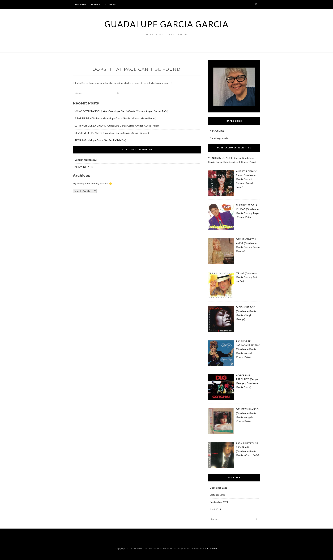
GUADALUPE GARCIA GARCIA (166, 24)
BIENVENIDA (82, 166)
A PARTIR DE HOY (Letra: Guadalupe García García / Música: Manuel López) (115, 118)
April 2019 (215, 509)
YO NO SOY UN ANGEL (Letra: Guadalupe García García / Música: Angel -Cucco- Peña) (121, 111)
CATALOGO (79, 4)
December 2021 (218, 487)
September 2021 (219, 502)
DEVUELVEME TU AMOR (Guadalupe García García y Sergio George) (112, 132)
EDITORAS (96, 4)
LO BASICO (112, 4)
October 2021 (217, 494)
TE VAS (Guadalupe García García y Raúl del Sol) (100, 140)
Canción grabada (84, 159)
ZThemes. (212, 548)
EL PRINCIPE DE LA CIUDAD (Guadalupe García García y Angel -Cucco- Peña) (117, 125)
